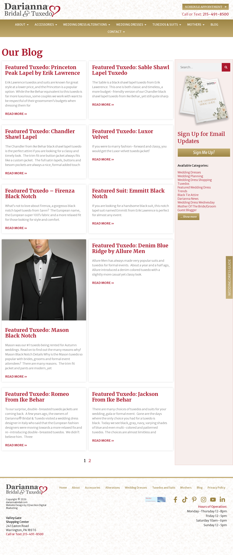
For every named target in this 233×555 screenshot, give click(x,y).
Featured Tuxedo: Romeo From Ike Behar (37, 397)
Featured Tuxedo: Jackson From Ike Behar (125, 397)
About (76, 487)
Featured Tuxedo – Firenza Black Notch (40, 193)
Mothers (186, 487)
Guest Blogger (187, 210)
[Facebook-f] (175, 500)
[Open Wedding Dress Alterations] (109, 25)
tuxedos (183, 184)
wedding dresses (189, 172)
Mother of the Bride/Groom (197, 206)
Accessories (92, 487)
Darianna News (188, 199)
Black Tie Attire (188, 195)
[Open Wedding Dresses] (145, 25)
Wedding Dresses (136, 487)
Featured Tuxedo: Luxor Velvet (122, 134)
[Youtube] (213, 500)
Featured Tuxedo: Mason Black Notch (37, 333)
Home (63, 487)
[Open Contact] (123, 32)
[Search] (226, 67)
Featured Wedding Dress (194, 187)
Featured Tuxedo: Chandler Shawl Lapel (40, 134)
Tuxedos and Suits (163, 487)
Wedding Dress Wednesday (196, 202)
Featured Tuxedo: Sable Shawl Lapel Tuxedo (130, 70)
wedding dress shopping (195, 180)
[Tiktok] (185, 500)
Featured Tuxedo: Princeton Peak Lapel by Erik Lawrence (42, 70)
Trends (182, 191)
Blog (200, 487)
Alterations (112, 487)
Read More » (16, 114)
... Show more (188, 216)
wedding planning (190, 176)
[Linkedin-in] (222, 500)
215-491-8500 (215, 14)
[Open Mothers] (203, 25)
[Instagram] (204, 500)
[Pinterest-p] (194, 500)
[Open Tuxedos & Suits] (180, 25)
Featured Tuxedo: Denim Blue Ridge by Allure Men (130, 248)
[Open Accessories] (56, 25)
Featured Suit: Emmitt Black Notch (128, 193)
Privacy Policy (216, 487)
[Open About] (27, 25)
